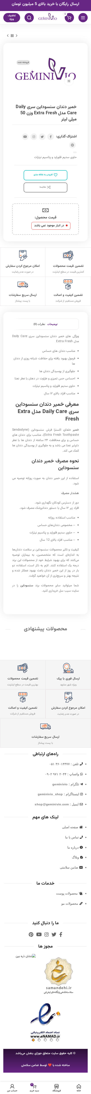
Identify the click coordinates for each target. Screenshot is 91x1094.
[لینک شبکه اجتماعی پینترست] (72, 145)
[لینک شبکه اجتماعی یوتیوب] (25, 136)
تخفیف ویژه (12, 17)
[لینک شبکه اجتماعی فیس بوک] (50, 136)
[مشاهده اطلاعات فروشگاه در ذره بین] (26, 956)
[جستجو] (29, 17)
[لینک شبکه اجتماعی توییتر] (42, 136)
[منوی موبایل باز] (83, 17)
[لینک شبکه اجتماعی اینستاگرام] (33, 136)
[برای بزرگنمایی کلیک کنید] (68, 81)
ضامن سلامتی (30, 1065)
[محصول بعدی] (8, 35)
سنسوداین (26, 585)
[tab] (52, 324)
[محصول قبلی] (16, 35)
